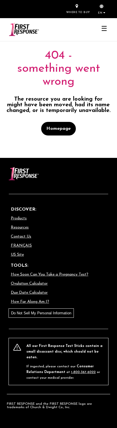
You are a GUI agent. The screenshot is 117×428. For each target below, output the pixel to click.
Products (19, 218)
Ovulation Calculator (29, 283)
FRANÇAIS (21, 245)
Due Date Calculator (29, 293)
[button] (101, 8)
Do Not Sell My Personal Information (41, 313)
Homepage (58, 128)
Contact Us (21, 236)
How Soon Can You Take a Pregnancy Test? (49, 274)
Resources (20, 227)
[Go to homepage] (24, 30)
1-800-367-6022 (83, 372)
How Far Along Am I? (30, 302)
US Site (17, 255)
